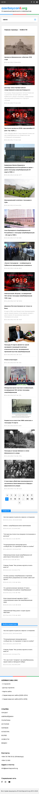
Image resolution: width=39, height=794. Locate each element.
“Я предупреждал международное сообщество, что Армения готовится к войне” (18, 641)
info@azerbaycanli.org (9, 768)
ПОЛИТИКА (5, 720)
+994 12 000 (5, 760)
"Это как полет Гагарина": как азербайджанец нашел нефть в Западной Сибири (18, 662)
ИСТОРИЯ (5, 724)
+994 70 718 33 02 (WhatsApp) (12, 756)
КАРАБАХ (4, 728)
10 (15, 499)
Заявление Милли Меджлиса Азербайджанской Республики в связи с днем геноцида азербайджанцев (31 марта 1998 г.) (18, 170)
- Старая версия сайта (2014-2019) (14, 699)
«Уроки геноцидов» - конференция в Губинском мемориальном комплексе (18, 265)
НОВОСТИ (23, 30)
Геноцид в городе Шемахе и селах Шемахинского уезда (16, 453)
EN (4, 2)
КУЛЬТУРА (5, 731)
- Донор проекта (7, 688)
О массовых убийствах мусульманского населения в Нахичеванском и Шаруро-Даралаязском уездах (18, 484)
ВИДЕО (4, 743)
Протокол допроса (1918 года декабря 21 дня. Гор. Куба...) (19, 134)
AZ (2, 2)
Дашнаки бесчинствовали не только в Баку (19, 312)
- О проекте (5, 684)
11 (19, 499)
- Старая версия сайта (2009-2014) (14, 695)
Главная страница (11, 30)
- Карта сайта (6, 691)
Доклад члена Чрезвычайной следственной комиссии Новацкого (19, 95)
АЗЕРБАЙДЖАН (7, 716)
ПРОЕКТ (4, 713)
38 (27, 499)
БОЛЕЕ (4, 735)
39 (32, 499)
